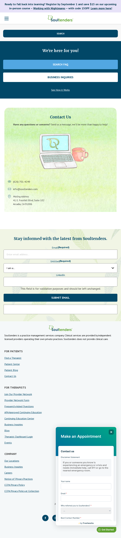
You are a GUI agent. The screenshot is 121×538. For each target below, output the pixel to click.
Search (60, 33)
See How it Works (60, 89)
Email (60, 247)
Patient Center (12, 364)
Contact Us (10, 376)
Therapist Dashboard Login (18, 436)
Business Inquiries (60, 77)
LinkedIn (60, 275)
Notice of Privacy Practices (18, 478)
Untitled (60, 261)
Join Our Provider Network (18, 394)
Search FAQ (60, 64)
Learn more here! (101, 8)
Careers (8, 472)
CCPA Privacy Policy (14, 484)
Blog (6, 430)
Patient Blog (11, 370)
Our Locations (11, 460)
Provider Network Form (16, 400)
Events (8, 442)
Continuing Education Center (19, 418)
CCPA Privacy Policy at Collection (21, 491)
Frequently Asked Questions (19, 406)
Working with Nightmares (49, 8)
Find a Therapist (12, 358)
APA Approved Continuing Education (23, 412)
